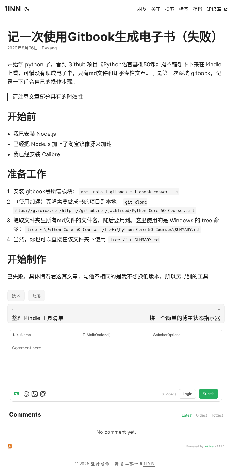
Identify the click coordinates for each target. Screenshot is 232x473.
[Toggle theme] (27, 9)
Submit (208, 394)
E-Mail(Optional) (97, 334)
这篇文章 (67, 276)
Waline (209, 446)
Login (187, 394)
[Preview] (43, 394)
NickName (22, 334)
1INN (12, 9)
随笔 (36, 295)
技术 (16, 295)
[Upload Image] (34, 394)
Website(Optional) (168, 334)
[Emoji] (26, 394)
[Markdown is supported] (17, 394)
